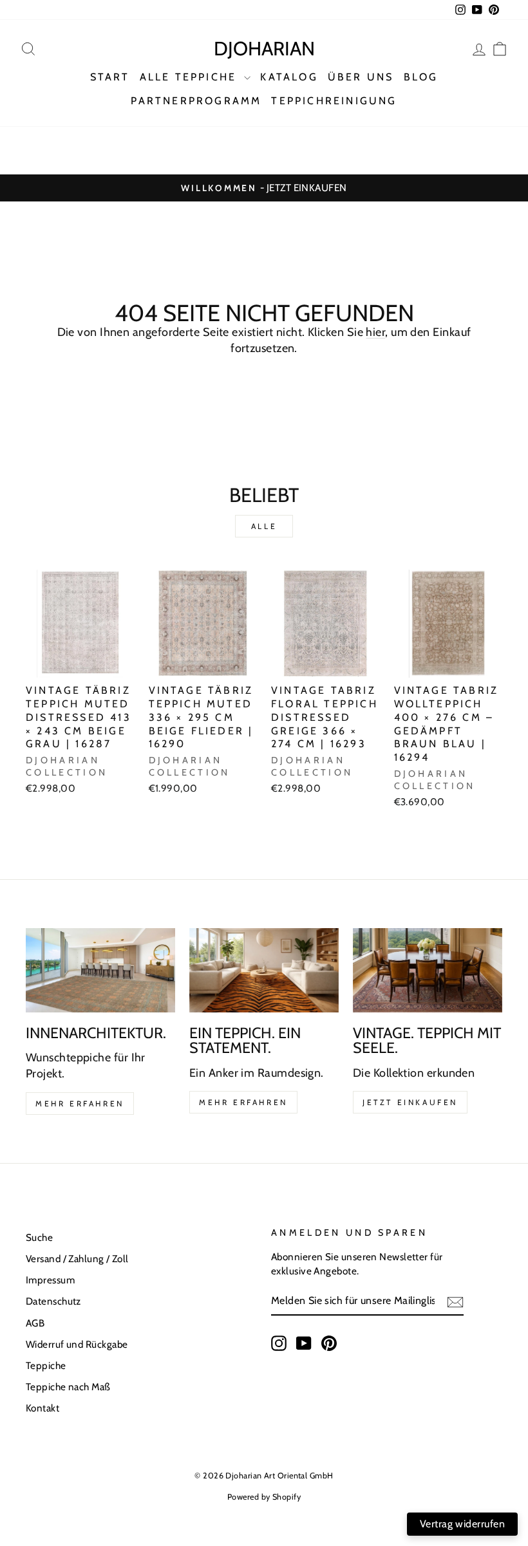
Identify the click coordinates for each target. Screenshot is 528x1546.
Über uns (361, 77)
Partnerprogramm (196, 101)
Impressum (50, 1280)
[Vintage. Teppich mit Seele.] (427, 970)
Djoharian (264, 49)
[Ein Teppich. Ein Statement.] (264, 970)
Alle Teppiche (190, 77)
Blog (421, 77)
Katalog (288, 77)
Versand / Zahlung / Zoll (77, 1259)
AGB (35, 1323)
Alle (264, 526)
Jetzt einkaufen (410, 1102)
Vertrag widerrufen (462, 1524)
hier (375, 332)
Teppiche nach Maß (68, 1387)
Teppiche (46, 1365)
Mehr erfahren (79, 1103)
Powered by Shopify (264, 1497)
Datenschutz (53, 1301)
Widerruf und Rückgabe (76, 1344)
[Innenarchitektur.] (100, 970)
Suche (39, 1237)
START (110, 77)
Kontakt (42, 1408)
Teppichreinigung (334, 101)
